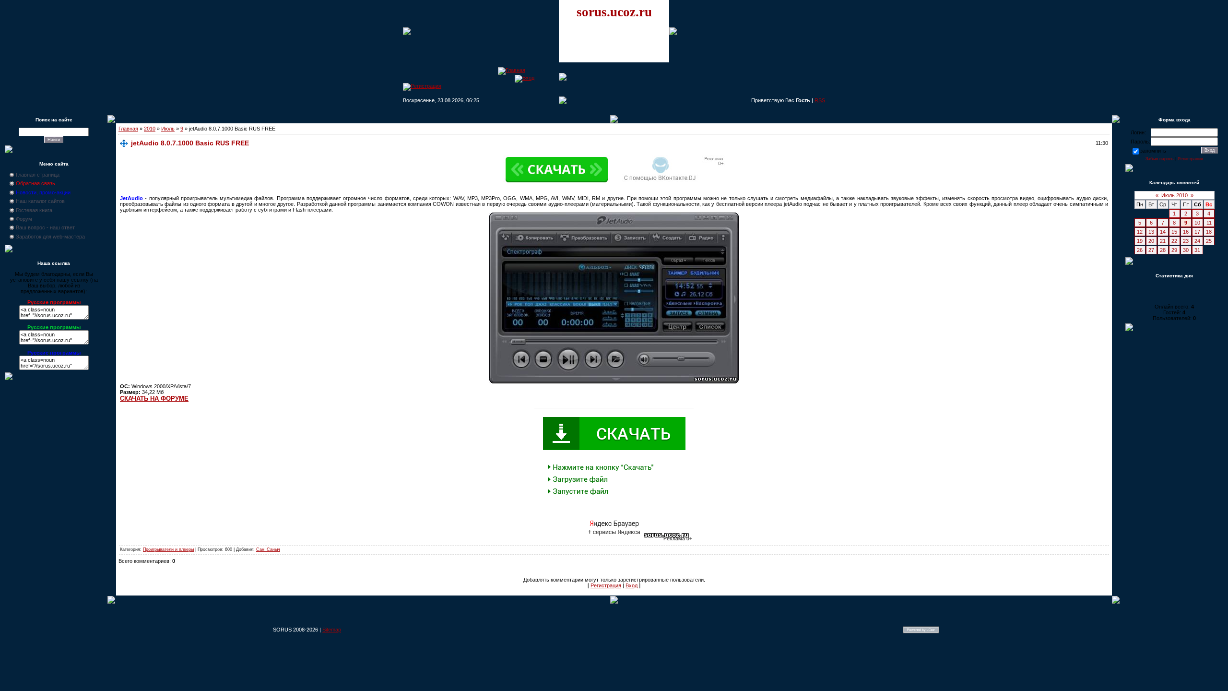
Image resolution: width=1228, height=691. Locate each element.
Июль (168, 128)
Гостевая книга (34, 210)
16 (1186, 232)
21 (1163, 241)
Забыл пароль (1159, 158)
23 (1186, 241)
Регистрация (605, 585)
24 (1197, 241)
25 (1209, 241)
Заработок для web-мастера (50, 236)
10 (1197, 223)
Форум (24, 219)
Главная (128, 128)
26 (1140, 250)
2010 (149, 128)
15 (1174, 232)
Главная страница (37, 175)
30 (1186, 250)
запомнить (1153, 151)
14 (1163, 232)
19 (1140, 241)
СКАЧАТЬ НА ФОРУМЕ (154, 398)
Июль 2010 (1174, 195)
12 (1140, 232)
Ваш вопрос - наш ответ (45, 227)
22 (1174, 241)
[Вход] (524, 78)
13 (1151, 232)
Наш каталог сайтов (40, 201)
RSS (820, 100)
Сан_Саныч (268, 549)
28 (1163, 250)
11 (1209, 223)
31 (1197, 250)
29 (1174, 250)
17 (1197, 232)
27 (1151, 250)
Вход (632, 585)
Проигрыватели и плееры (168, 549)
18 (1209, 232)
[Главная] (511, 70)
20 (1151, 241)
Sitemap (331, 629)
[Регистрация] (422, 86)
